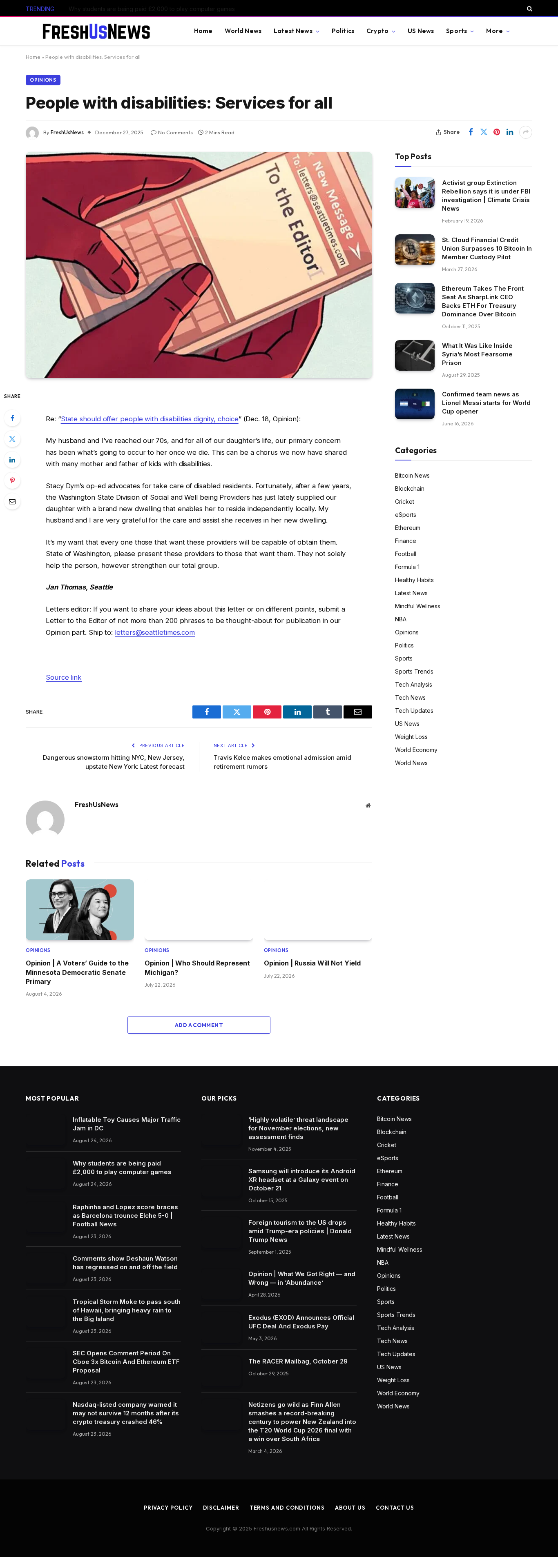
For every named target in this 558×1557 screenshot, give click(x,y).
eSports (405, 514)
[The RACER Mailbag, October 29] (221, 1371)
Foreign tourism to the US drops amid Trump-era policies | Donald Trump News (300, 1231)
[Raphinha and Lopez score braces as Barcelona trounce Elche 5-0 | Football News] (45, 1217)
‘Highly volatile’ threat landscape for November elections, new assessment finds (298, 1128)
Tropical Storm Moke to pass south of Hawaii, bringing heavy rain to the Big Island (127, 1310)
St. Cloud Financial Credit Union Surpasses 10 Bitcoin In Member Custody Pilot (487, 248)
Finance (405, 540)
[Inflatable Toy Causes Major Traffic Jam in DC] (45, 1129)
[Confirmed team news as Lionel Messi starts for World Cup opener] (415, 404)
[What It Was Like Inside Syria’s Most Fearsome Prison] (415, 355)
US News (421, 31)
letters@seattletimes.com (155, 632)
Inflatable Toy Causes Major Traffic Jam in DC (127, 1124)
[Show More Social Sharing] (525, 132)
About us (350, 1507)
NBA (400, 619)
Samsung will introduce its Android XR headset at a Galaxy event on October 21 (301, 1179)
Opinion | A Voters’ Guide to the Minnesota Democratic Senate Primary (77, 972)
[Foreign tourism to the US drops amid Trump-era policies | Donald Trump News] (221, 1232)
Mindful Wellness (417, 606)
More (494, 31)
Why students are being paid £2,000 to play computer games (152, 8)
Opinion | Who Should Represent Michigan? (197, 967)
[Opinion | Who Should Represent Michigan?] (199, 909)
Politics (343, 31)
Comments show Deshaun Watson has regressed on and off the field (125, 1262)
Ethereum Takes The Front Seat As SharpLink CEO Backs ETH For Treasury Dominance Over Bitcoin (483, 301)
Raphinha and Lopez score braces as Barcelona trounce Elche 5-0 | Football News (125, 1215)
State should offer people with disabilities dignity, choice (150, 419)
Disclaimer (221, 1507)
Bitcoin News (412, 475)
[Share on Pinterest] (497, 132)
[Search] (528, 8)
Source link (64, 677)
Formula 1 (407, 566)
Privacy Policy (168, 1507)
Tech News (410, 697)
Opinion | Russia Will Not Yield (312, 963)
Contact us (395, 1507)
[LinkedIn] (12, 460)
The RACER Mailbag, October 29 (298, 1361)
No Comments (175, 132)
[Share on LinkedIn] (510, 132)
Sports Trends (414, 671)
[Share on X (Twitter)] (484, 132)
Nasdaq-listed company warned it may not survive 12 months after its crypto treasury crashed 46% (126, 1413)
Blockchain (409, 488)
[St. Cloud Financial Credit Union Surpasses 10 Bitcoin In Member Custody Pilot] (415, 249)
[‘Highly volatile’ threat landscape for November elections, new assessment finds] (221, 1129)
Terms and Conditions (287, 1507)
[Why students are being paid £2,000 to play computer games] (45, 1173)
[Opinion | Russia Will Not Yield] (318, 909)
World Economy (416, 749)
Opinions (43, 80)
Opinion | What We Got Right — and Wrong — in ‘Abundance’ (301, 1278)
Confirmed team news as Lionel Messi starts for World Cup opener (486, 402)
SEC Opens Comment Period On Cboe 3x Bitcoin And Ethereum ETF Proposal (126, 1361)
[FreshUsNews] (100, 31)
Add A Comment (199, 1025)
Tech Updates (414, 710)
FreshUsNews (67, 132)
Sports (456, 31)
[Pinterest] (12, 480)
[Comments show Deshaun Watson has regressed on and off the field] (45, 1268)
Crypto (377, 31)
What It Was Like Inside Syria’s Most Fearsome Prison (477, 353)
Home (203, 31)
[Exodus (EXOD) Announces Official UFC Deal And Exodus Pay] (221, 1327)
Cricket (404, 501)
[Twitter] (12, 439)
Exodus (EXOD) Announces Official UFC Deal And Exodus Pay (301, 1322)
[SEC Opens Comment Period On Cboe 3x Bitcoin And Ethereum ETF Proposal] (45, 1363)
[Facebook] (12, 418)
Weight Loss (411, 736)
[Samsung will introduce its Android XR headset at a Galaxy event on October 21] (221, 1181)
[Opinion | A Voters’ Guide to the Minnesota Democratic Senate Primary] (80, 909)
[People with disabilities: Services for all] (199, 265)
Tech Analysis (413, 684)
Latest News (293, 31)
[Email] (12, 501)
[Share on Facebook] (470, 132)
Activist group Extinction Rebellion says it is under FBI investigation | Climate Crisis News (486, 195)
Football (405, 553)
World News (243, 31)
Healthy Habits (414, 579)
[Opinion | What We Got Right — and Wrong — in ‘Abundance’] (221, 1284)
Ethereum (407, 527)
